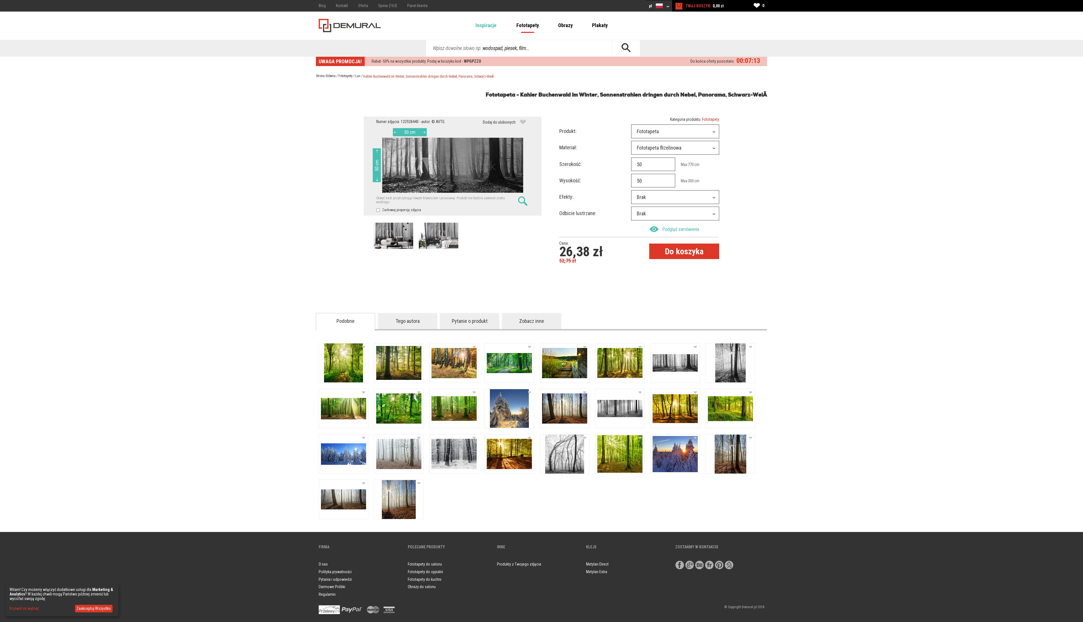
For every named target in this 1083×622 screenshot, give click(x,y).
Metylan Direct (597, 564)
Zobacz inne (531, 321)
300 (691, 181)
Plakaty (600, 25)
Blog (322, 5)
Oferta (363, 5)
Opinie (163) (387, 5)
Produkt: (567, 131)
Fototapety (527, 25)
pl (651, 6)
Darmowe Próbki (332, 586)
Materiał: (568, 147)
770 (691, 164)
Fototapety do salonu (425, 564)
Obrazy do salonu (422, 586)
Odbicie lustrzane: (577, 213)
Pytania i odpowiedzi (335, 579)
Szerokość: (570, 164)
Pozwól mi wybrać (24, 608)
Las (357, 76)
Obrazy (565, 25)
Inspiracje (486, 25)
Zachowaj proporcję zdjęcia (401, 210)
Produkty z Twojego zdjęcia (519, 564)
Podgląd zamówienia (680, 229)
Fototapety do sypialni (425, 572)
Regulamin (327, 594)
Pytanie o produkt (470, 321)
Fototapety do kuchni (424, 579)
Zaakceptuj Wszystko (93, 608)
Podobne (345, 321)
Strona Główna (326, 76)
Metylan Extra (596, 572)
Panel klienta (417, 5)
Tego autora (408, 321)
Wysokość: (570, 180)
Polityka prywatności (335, 572)
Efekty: (566, 197)
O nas (323, 564)
